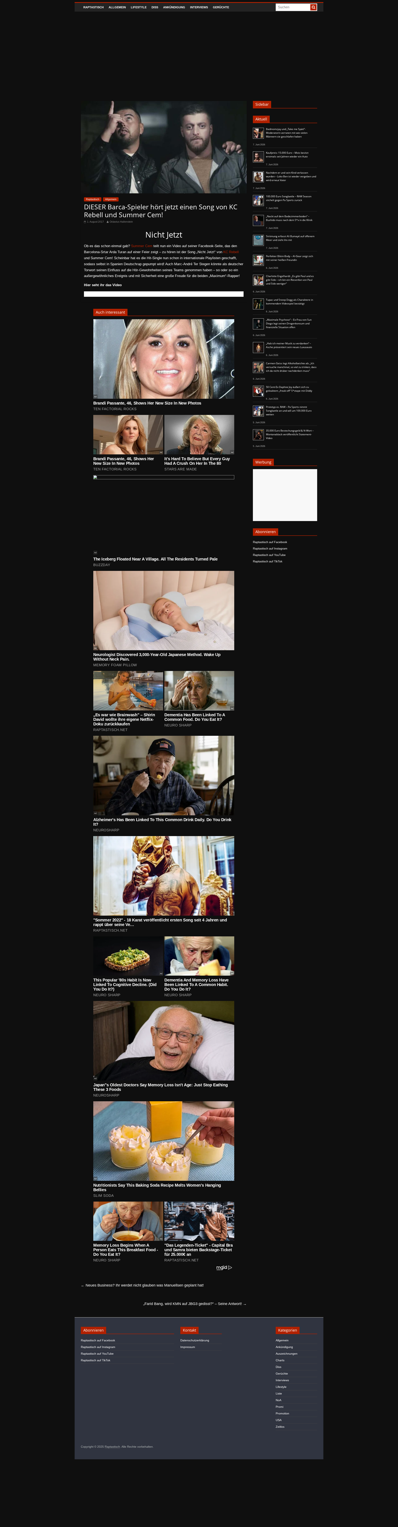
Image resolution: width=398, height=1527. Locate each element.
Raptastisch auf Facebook (270, 542)
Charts (280, 1360)
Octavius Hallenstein (121, 221)
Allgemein (117, 7)
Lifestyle (139, 7)
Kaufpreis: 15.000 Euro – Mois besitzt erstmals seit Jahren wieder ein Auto (287, 154)
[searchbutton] (313, 7)
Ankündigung (174, 7)
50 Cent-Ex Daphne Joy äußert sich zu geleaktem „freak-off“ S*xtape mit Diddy (289, 388)
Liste (279, 1393)
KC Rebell (231, 252)
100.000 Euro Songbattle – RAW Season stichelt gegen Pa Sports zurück (288, 198)
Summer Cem (141, 246)
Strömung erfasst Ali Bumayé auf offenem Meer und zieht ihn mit (290, 238)
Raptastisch (93, 7)
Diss (155, 7)
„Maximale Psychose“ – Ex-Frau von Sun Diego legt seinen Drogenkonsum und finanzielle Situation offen (289, 323)
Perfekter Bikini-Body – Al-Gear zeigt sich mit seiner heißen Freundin (289, 258)
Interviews (199, 7)
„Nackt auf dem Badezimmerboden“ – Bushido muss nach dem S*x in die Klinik (289, 218)
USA (279, 1420)
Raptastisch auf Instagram (270, 548)
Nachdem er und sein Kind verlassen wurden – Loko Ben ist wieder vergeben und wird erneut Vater (291, 176)
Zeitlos (280, 1426)
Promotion (282, 1413)
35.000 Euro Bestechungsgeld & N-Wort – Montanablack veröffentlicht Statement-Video (290, 434)
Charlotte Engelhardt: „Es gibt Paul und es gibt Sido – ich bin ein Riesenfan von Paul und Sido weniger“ (290, 279)
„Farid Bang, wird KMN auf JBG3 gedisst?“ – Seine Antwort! (195, 1304)
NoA (278, 1400)
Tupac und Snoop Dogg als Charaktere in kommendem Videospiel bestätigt (289, 301)
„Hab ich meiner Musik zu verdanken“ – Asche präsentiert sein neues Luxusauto (289, 345)
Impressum (187, 1347)
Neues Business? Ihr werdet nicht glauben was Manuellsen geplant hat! (142, 1285)
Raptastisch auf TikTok (267, 561)
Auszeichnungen (286, 1353)
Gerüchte (221, 7)
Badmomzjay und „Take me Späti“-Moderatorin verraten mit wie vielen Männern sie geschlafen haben (286, 132)
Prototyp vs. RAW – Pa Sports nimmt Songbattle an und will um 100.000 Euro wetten (289, 410)
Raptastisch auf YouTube (269, 555)
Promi (279, 1406)
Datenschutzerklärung (194, 1340)
